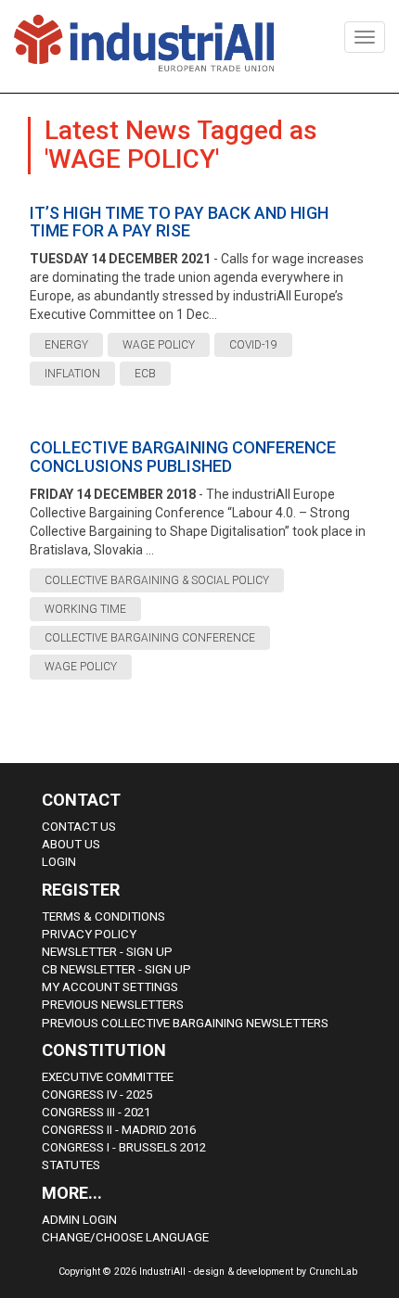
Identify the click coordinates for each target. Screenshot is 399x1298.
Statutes (71, 1165)
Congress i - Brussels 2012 (124, 1147)
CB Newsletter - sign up (116, 969)
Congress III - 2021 (96, 1112)
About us (71, 844)
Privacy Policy (89, 934)
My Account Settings (110, 987)
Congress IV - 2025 (97, 1094)
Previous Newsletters (113, 1005)
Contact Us (79, 827)
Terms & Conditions (103, 916)
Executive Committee (108, 1077)
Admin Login (79, 1220)
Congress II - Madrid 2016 (119, 1130)
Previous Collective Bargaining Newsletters (185, 1023)
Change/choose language (125, 1237)
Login (59, 862)
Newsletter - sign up (107, 952)
